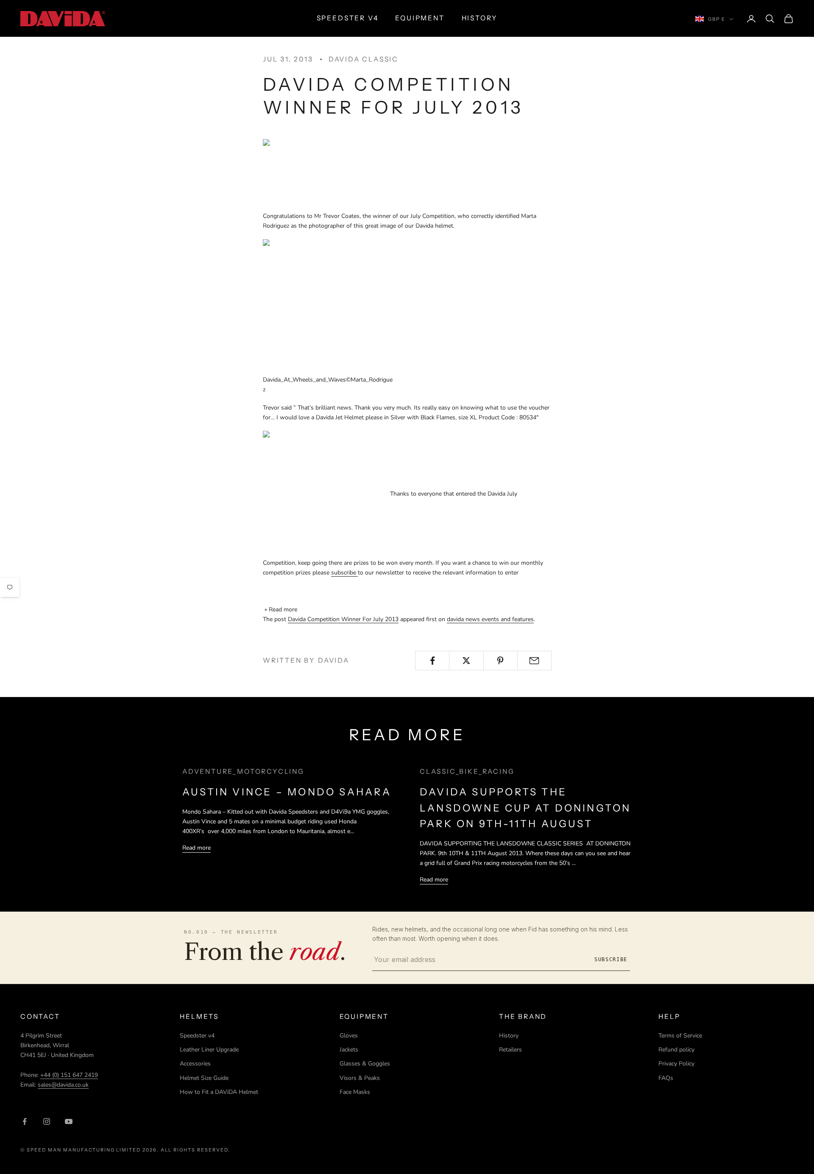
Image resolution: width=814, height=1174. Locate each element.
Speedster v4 (197, 1036)
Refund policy (676, 1050)
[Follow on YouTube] (68, 1121)
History (509, 1036)
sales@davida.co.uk (63, 1085)
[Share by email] (534, 660)
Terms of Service (680, 1036)
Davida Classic (364, 59)
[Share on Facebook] (432, 660)
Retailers (510, 1050)
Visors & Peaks (360, 1078)
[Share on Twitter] (466, 660)
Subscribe (610, 959)
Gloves (349, 1036)
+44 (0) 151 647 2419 (69, 1075)
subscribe (344, 573)
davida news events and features (490, 619)
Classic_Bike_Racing (467, 771)
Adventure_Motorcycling (243, 771)
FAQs (665, 1078)
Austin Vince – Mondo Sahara (286, 792)
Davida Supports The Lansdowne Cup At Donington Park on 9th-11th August (525, 808)
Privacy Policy (676, 1064)
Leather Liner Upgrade (209, 1050)
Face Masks (355, 1092)
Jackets (349, 1050)
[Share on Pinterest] (500, 660)
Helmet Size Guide (204, 1078)
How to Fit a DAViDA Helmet (219, 1092)
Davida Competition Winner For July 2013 (343, 619)
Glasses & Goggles (365, 1064)
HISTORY (480, 18)
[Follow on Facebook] (24, 1121)
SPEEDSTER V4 (348, 18)
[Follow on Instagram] (46, 1121)
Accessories (195, 1064)
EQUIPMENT (419, 18)
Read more (196, 848)
